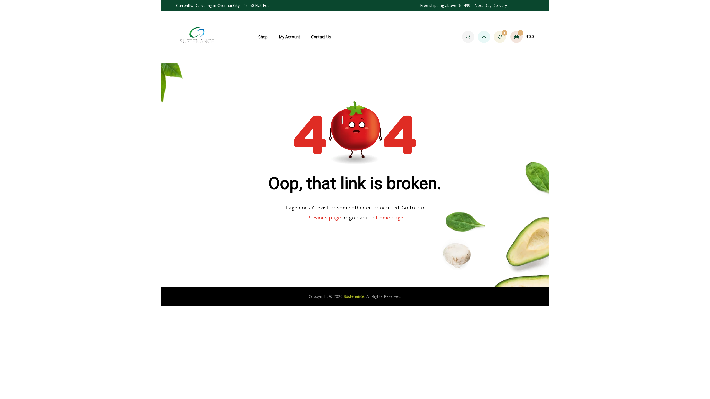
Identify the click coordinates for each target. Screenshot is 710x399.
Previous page (324, 217)
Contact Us (321, 36)
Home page (389, 217)
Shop (263, 36)
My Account (289, 36)
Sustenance (354, 296)
